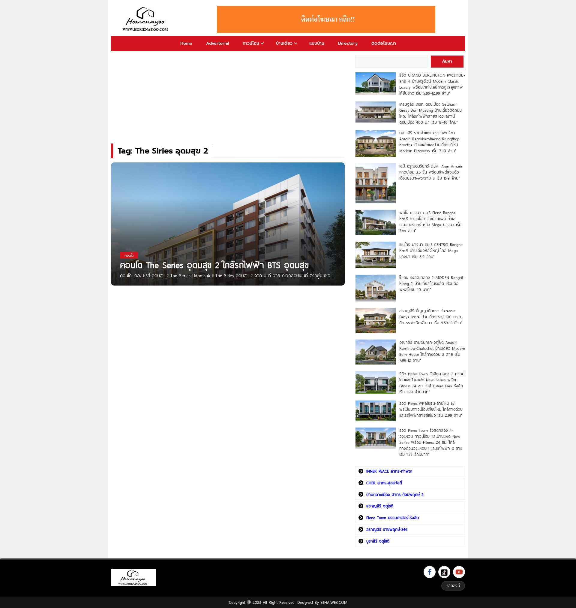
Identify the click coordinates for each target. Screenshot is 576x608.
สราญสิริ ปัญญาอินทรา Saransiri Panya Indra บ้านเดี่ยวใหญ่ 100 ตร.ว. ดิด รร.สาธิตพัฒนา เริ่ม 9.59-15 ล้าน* (431, 317)
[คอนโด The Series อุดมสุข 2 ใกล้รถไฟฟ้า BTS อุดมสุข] (228, 249)
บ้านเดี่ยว (284, 43)
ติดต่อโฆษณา (383, 43)
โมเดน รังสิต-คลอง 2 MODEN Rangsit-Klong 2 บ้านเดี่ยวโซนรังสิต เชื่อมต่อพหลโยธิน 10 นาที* (432, 283)
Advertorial (217, 43)
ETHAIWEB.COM (334, 602)
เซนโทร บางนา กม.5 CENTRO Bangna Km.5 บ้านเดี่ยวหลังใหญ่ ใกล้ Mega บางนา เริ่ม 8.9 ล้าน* (431, 250)
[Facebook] (430, 572)
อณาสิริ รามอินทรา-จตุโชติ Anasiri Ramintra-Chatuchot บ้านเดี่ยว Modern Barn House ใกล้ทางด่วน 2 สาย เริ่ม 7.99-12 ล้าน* (432, 351)
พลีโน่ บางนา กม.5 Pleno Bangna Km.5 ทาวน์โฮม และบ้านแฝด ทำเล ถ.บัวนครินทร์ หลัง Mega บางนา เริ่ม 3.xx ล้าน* (430, 222)
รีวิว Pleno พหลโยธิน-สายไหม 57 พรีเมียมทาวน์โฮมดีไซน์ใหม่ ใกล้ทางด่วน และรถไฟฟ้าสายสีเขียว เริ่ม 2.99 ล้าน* (431, 409)
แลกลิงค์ (453, 585)
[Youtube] (459, 572)
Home (186, 43)
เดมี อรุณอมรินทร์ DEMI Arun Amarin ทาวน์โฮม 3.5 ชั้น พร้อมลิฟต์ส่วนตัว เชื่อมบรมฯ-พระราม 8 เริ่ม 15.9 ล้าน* (431, 172)
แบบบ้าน (316, 43)
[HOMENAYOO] (146, 19)
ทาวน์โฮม (251, 43)
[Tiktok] (444, 572)
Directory (348, 43)
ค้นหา (447, 61)
